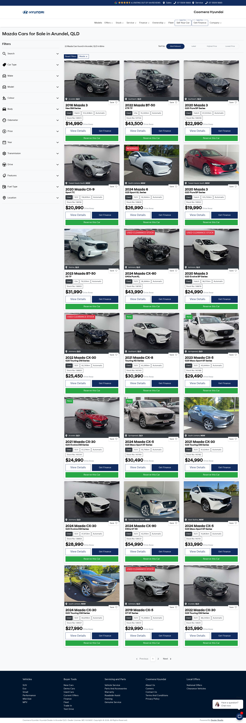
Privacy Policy (152, 699)
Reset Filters (70, 56)
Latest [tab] (193, 46)
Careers (150, 689)
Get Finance (200, 23)
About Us (150, 685)
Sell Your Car (183, 23)
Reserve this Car (92, 138)
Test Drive (69, 709)
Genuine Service (113, 702)
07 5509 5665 (215, 3)
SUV (25, 685)
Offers (107, 23)
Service (199, 3)
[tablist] (202, 46)
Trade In (68, 706)
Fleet (171, 23)
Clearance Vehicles (196, 689)
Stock (118, 23)
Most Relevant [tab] (175, 46)
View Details (78, 131)
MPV (25, 702)
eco (24, 689)
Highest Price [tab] (212, 46)
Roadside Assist (112, 695)
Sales (168, 3)
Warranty (109, 692)
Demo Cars (69, 689)
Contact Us (151, 692)
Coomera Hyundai (208, 12)
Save (112, 102)
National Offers (194, 685)
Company (214, 23)
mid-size (27, 699)
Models (98, 23)
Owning (108, 699)
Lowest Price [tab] (230, 46)
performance (29, 695)
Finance (143, 23)
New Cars (68, 685)
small (25, 692)
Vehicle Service (112, 685)
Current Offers (71, 695)
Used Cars (69, 692)
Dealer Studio (217, 720)
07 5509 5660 (184, 3)
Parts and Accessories (116, 689)
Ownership (157, 23)
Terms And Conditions (157, 695)
